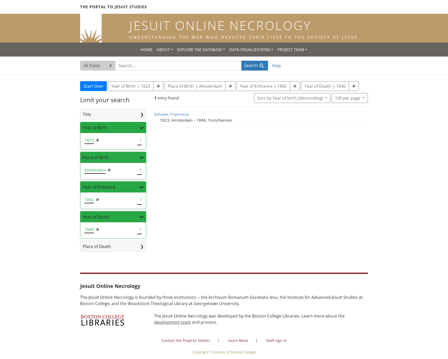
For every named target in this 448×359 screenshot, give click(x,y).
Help (276, 65)
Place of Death (97, 246)
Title (87, 114)
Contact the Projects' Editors (186, 340)
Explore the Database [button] (199, 49)
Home (146, 49)
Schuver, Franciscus (171, 114)
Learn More (238, 340)
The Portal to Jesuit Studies (113, 6)
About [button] (163, 49)
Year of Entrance (99, 187)
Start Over (93, 86)
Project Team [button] (290, 49)
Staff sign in (276, 340)
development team (172, 322)
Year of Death (96, 217)
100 (347, 98)
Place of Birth (96, 157)
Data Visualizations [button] (249, 49)
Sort (290, 98)
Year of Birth (95, 127)
